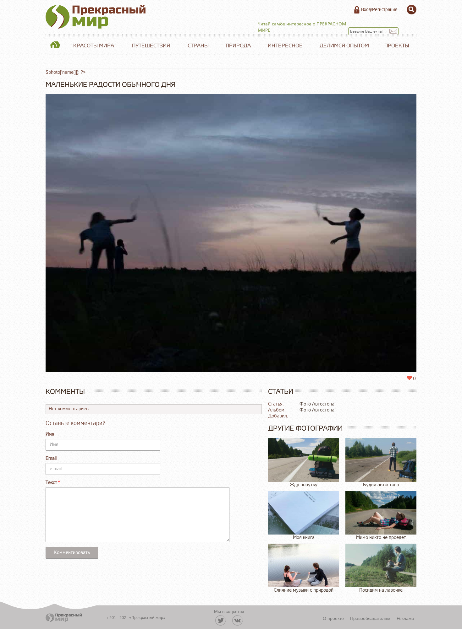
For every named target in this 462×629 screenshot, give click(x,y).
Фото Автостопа (317, 404)
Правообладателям (370, 618)
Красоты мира (93, 45)
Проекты (396, 45)
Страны (198, 45)
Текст (51, 483)
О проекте (333, 618)
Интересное (285, 45)
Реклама (405, 618)
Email (51, 458)
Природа (238, 45)
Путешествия (151, 45)
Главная (55, 46)
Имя (50, 434)
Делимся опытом (344, 45)
